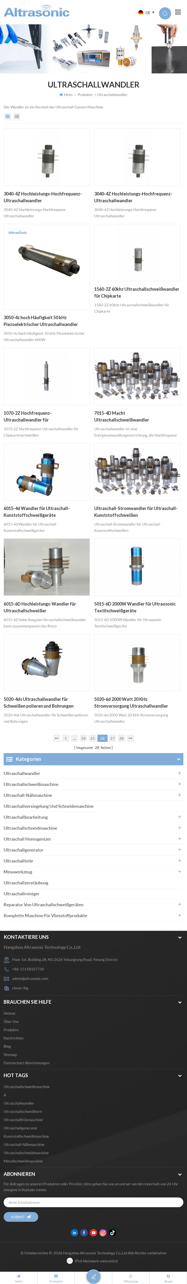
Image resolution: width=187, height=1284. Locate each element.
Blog (7, 1046)
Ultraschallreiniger (21, 893)
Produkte (85, 94)
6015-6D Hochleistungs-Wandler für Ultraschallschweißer (40, 607)
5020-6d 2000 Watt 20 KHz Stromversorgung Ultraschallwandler (131, 702)
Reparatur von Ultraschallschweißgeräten (44, 904)
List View (16, 116)
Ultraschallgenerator (23, 850)
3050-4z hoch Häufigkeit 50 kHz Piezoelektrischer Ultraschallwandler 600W (41, 321)
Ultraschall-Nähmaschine (28, 795)
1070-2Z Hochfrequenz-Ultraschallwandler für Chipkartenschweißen (28, 417)
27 (112, 738)
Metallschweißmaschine (23, 1161)
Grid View (7, 116)
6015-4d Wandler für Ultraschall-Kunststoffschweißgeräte (37, 512)
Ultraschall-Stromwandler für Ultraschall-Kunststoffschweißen (136, 512)
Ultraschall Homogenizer (27, 839)
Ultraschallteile (18, 860)
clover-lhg (20, 988)
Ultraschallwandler (22, 773)
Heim (68, 94)
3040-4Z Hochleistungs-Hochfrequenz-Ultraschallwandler (43, 197)
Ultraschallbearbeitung (26, 817)
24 (83, 738)
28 (121, 738)
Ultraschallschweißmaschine (31, 784)
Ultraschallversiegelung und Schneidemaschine (49, 806)
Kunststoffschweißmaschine (26, 1136)
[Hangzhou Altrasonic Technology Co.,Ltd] (36, 11)
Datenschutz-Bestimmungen (26, 1063)
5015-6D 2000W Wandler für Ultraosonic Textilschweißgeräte (135, 607)
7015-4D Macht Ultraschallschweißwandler (121, 416)
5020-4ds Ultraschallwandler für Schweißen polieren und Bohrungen (39, 702)
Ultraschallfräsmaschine (23, 1119)
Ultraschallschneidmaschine (30, 828)
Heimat (10, 1013)
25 (92, 738)
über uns (11, 1021)
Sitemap (10, 1054)
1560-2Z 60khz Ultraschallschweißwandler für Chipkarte (136, 292)
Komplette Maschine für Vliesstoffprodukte (45, 915)
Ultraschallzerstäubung (26, 882)
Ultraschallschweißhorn (23, 1111)
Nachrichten (13, 1038)
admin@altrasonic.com (30, 978)
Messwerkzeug (18, 871)
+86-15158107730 (28, 969)
